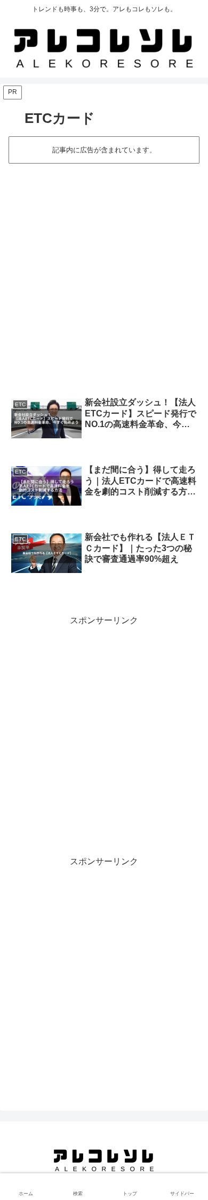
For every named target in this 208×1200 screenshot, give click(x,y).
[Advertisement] (104, 275)
